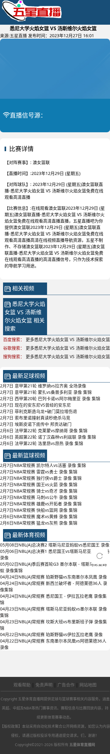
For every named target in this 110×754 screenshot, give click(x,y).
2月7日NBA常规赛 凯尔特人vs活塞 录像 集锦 (43, 465)
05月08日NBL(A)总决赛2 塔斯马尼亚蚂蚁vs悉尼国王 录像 (54, 545)
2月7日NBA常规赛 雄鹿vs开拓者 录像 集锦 (41, 504)
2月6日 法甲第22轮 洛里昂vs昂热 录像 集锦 (41, 443)
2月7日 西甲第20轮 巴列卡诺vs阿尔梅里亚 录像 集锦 (50, 398)
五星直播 (18, 35)
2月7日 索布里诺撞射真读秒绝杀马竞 (35, 418)
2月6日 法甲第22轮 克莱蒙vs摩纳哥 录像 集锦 (43, 430)
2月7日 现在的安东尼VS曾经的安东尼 (35, 405)
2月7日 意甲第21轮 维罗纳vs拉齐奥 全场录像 (43, 386)
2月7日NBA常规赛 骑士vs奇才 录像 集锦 (38, 491)
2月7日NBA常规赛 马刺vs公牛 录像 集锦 (38, 497)
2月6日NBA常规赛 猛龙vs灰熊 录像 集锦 (38, 523)
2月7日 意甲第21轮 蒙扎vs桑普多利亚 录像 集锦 (46, 392)
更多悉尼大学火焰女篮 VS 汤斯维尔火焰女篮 (68, 339)
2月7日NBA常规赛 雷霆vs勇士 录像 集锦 (38, 472)
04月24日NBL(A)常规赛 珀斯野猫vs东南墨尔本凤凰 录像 (53, 577)
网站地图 (88, 685)
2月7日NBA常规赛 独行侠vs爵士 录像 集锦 (41, 478)
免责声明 (44, 685)
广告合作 (66, 685)
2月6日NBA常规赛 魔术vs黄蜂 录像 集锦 (38, 516)
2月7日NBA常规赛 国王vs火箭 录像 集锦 (38, 484)
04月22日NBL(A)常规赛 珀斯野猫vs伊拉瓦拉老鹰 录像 (51, 634)
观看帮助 (22, 685)
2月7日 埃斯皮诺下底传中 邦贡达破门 (36, 424)
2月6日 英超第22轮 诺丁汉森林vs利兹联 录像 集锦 (48, 437)
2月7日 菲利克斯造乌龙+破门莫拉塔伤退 (38, 411)
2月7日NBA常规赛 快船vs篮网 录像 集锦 (38, 510)
